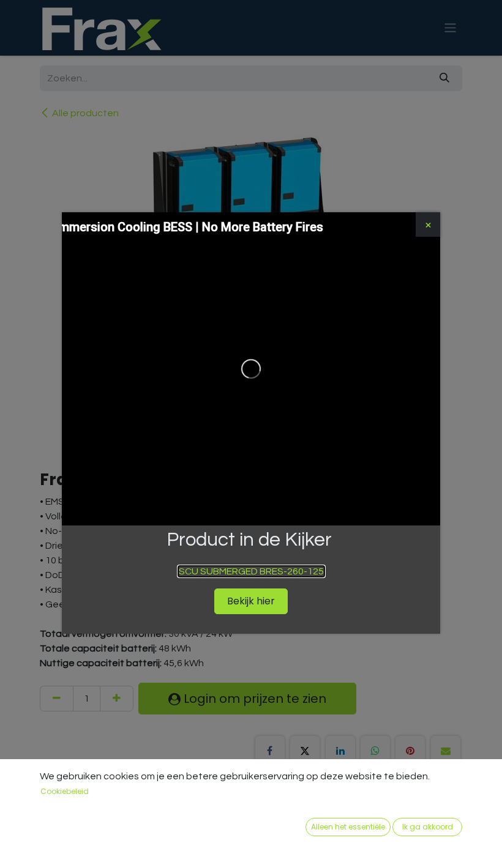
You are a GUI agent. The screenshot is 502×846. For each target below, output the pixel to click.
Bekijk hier (251, 601)
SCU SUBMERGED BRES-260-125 (251, 571)
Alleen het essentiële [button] (348, 827)
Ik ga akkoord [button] (427, 827)
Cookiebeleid (64, 791)
